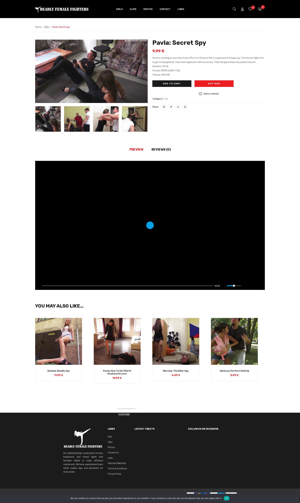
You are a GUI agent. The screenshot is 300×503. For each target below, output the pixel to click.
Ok (226, 498)
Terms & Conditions (117, 468)
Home (38, 27)
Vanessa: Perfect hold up (234, 370)
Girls (110, 436)
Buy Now (214, 83)
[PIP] (250, 285)
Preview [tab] (136, 149)
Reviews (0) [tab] (161, 149)
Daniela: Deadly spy (59, 370)
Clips (46, 27)
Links (110, 458)
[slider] (127, 285)
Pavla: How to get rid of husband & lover (117, 372)
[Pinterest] (185, 107)
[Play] (39, 285)
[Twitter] (171, 107)
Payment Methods (117, 463)
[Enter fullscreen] (260, 285)
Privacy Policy (114, 474)
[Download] (255, 285)
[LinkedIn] (178, 107)
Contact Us (113, 452)
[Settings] (244, 285)
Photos (111, 447)
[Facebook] (164, 107)
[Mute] (223, 285)
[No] (296, 498)
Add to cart (172, 83)
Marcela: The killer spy (176, 370)
